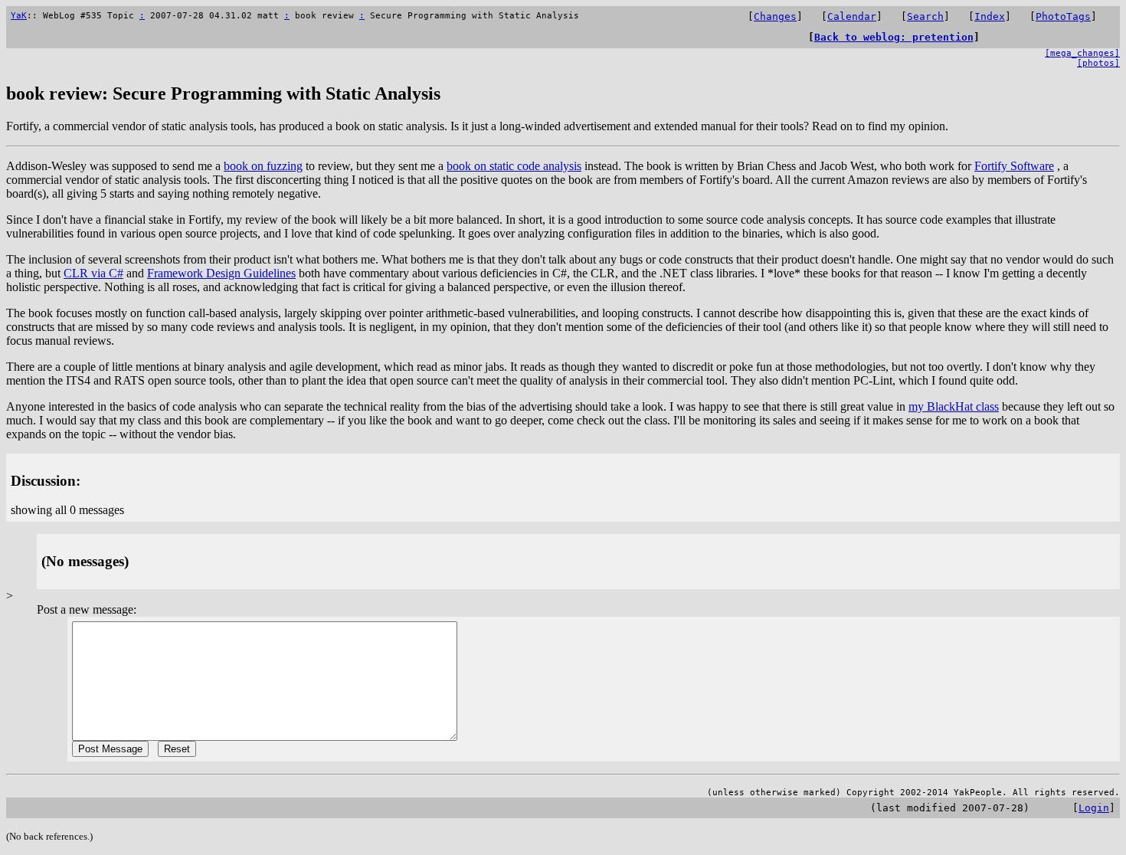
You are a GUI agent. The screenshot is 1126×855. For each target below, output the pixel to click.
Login (1094, 808)
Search (925, 16)
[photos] (1098, 63)
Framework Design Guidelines (221, 273)
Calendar (851, 16)
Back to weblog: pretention (894, 37)
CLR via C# (93, 273)
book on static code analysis (514, 165)
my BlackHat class (953, 406)
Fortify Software (1014, 165)
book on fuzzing (263, 165)
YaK (19, 16)
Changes (775, 16)
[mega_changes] (1082, 53)
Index (989, 16)
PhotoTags (1063, 16)
